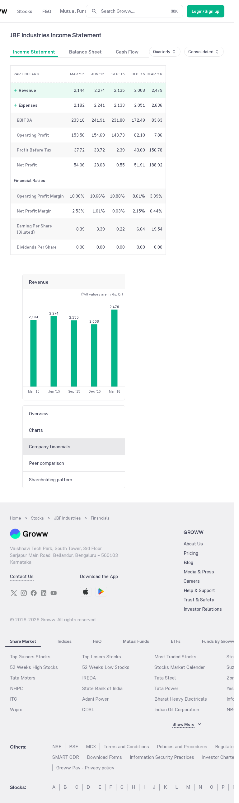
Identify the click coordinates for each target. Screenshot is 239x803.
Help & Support (199, 590)
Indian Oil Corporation (176, 709)
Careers (192, 581)
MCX (91, 746)
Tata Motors (22, 678)
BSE (73, 746)
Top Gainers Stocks (30, 656)
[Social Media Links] (13, 593)
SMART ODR (65, 757)
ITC (13, 699)
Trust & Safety (199, 599)
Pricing (191, 553)
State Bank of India (102, 688)
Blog (188, 562)
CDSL (88, 709)
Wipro (16, 709)
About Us (193, 543)
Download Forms (104, 757)
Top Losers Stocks (101, 656)
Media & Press (199, 571)
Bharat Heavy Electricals (180, 699)
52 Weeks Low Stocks (105, 667)
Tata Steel (165, 678)
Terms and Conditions (126, 746)
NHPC (16, 688)
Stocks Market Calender (179, 667)
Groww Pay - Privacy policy (85, 767)
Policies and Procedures (182, 746)
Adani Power (95, 699)
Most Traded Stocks (175, 656)
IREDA (89, 678)
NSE (56, 746)
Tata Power (166, 688)
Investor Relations (203, 609)
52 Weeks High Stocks (34, 667)
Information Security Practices (162, 757)
